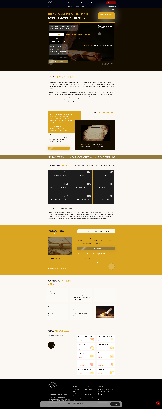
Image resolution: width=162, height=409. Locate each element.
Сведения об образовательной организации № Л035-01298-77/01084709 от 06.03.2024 (66, 6)
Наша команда (77, 398)
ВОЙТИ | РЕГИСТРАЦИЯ (111, 6)
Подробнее (81, 340)
